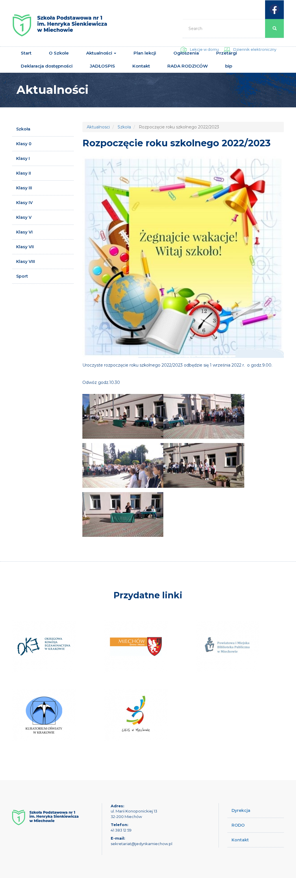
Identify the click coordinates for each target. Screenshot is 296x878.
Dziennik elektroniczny (254, 49)
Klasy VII (25, 246)
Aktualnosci (98, 127)
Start (26, 53)
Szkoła (23, 129)
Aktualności (99, 53)
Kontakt (141, 66)
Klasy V (24, 217)
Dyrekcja (241, 810)
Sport (22, 276)
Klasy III (24, 187)
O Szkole (59, 53)
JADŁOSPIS (102, 66)
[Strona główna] (60, 27)
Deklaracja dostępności (47, 66)
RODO (238, 825)
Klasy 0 (24, 143)
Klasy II (23, 173)
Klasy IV (24, 202)
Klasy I (23, 158)
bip (228, 66)
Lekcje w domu (204, 49)
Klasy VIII (25, 261)
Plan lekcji (145, 53)
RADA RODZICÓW (187, 66)
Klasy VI (24, 232)
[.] (122, 416)
